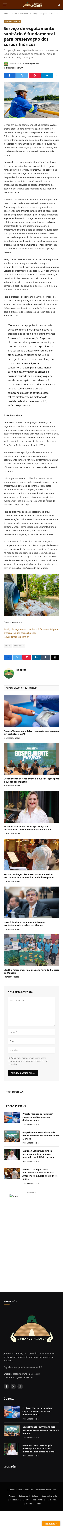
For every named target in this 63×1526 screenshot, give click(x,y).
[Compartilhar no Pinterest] (35, 75)
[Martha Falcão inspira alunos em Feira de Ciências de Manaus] (31, 950)
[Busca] (58, 4)
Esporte (26, 1499)
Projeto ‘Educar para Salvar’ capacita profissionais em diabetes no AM (37, 1117)
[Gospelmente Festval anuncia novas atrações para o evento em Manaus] (31, 759)
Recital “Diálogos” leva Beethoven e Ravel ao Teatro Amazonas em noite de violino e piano (28, 876)
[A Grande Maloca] (33, 5)
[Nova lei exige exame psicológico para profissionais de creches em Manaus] (31, 902)
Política (53, 1499)
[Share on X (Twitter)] (22, 75)
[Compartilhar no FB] (10, 75)
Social (38, 1503)
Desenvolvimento (12, 21)
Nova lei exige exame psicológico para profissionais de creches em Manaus (25, 923)
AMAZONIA (19, 646)
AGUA (7, 646)
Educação (14, 1499)
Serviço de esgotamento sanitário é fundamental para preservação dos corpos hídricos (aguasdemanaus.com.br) (31, 633)
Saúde (29, 1503)
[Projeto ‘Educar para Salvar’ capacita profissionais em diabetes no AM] (31, 711)
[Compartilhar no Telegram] (47, 75)
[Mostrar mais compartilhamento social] (56, 75)
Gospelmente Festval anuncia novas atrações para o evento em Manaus (40, 1135)
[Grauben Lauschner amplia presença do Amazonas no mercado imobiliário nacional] (31, 807)
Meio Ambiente (39, 1499)
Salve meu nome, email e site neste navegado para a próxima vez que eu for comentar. (28, 1061)
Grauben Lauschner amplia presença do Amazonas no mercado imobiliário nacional (28, 828)
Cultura (35, 1496)
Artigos (12, 1496)
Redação (17, 64)
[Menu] (5, 4)
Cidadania (23, 1496)
